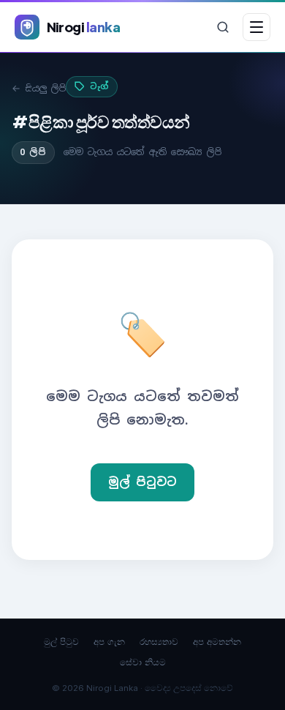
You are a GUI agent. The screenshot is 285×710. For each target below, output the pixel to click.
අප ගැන (109, 641)
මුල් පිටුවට (142, 482)
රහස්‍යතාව (159, 641)
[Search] (223, 27)
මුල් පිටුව (61, 641)
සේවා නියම (143, 662)
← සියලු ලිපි (39, 88)
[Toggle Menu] (256, 27)
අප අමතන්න (217, 641)
